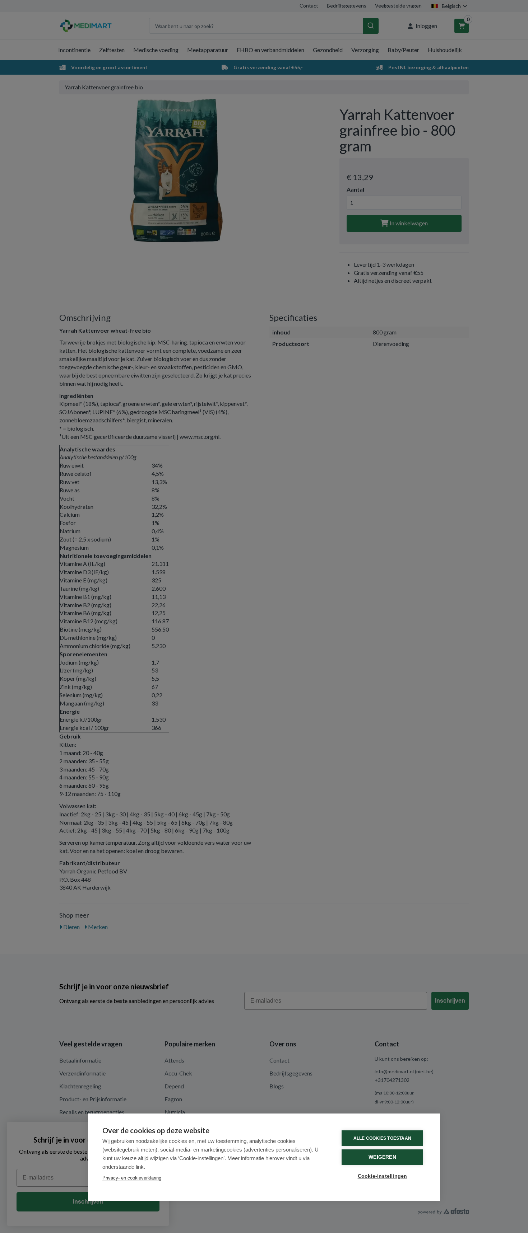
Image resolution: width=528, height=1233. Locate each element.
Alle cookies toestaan (382, 1138)
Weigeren (382, 1157)
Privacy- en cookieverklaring (131, 1178)
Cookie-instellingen (382, 1176)
